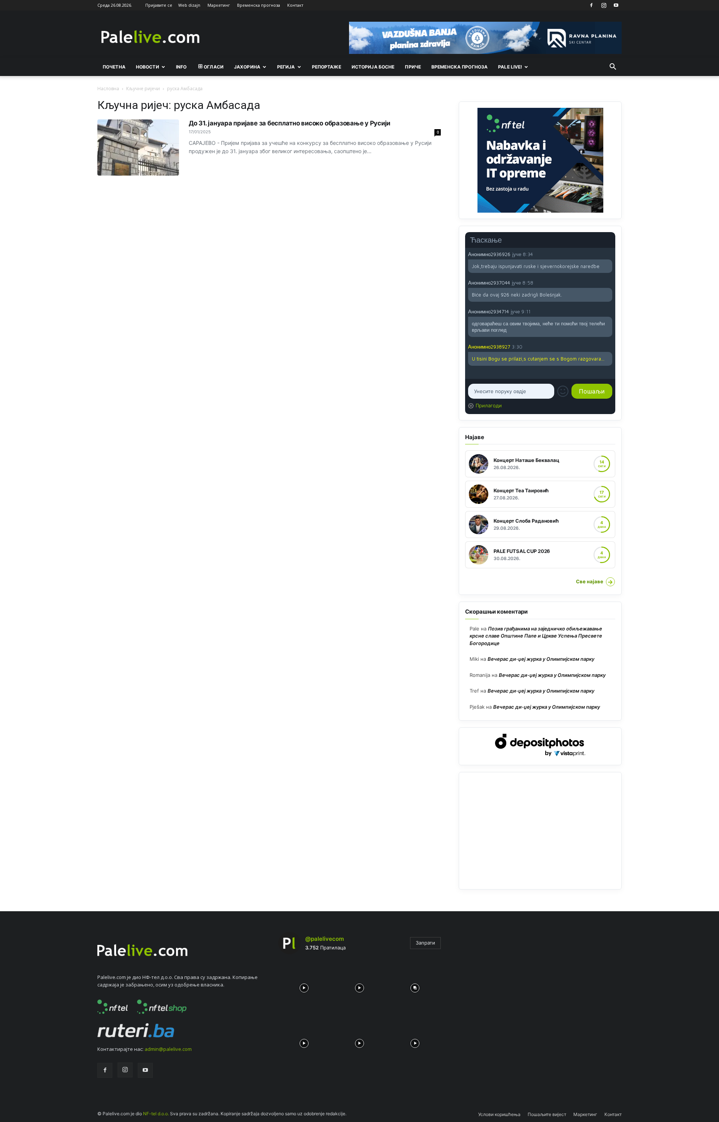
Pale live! (510, 67)
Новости (147, 67)
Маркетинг (218, 5)
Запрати (425, 943)
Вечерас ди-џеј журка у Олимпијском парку (541, 659)
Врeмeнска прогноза (459, 67)
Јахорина (247, 67)
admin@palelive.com (168, 1049)
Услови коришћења (499, 1114)
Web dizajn (189, 5)
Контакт (295, 5)
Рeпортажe (326, 67)
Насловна (108, 88)
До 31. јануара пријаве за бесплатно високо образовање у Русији (289, 123)
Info (181, 67)
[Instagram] (603, 5)
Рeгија (286, 67)
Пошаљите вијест (547, 1114)
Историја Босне (373, 67)
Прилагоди (489, 405)
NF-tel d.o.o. (156, 1113)
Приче (413, 67)
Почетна (114, 67)
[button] (613, 67)
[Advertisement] (540, 830)
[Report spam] (608, 254)
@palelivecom (324, 938)
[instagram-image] (304, 986)
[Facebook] (591, 5)
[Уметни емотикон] (562, 391)
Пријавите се (158, 5)
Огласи (214, 67)
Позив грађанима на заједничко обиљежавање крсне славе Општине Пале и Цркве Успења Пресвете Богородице (536, 636)
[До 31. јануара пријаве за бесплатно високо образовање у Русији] (138, 147)
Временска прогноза (258, 5)
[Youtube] (616, 5)
